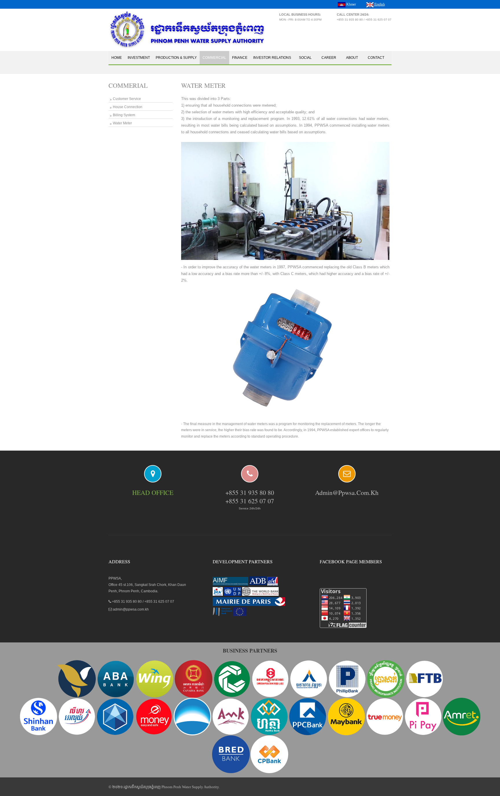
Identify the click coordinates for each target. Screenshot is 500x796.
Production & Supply (176, 58)
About (352, 58)
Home (116, 58)
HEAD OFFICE (152, 492)
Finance (239, 58)
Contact (376, 58)
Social (305, 58)
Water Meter (122, 123)
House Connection (127, 107)
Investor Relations (272, 58)
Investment (139, 58)
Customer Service (127, 99)
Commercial (214, 58)
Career (328, 58)
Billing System (124, 115)
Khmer (350, 4)
